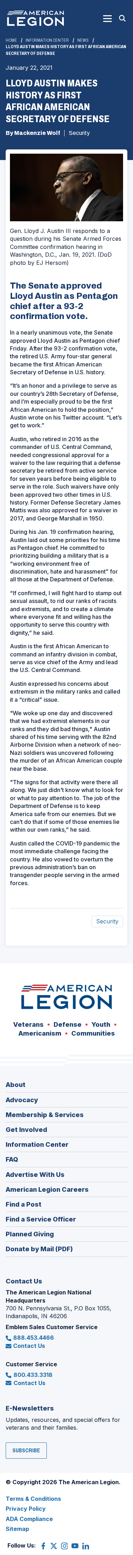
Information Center (47, 40)
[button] (107, 18)
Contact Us (29, 1345)
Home (11, 40)
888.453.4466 (33, 1337)
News (83, 40)
